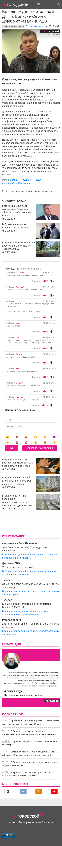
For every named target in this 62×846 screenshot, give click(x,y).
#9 (7, 273)
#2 (7, 383)
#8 (7, 287)
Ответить (36, 281)
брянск (14, 180)
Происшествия (34, 26)
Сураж (27, 180)
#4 (7, 354)
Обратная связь (32, 822)
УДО (38, 180)
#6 (7, 323)
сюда (50, 191)
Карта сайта (15, 822)
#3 (7, 368)
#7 (7, 301)
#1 (7, 397)
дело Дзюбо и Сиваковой (16, 183)
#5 (7, 337)
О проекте (47, 822)
